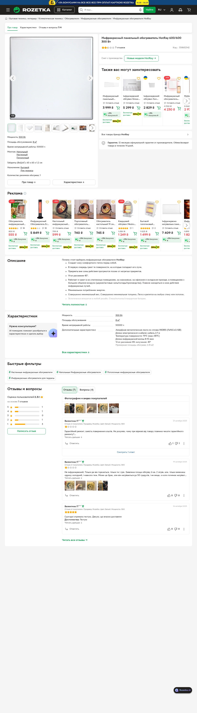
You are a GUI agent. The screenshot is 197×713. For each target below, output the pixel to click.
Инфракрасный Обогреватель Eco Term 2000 (39, 223)
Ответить (74, 444)
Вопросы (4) (87, 390)
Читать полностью (74, 304)
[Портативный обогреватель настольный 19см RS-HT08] (84, 209)
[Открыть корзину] (189, 10)
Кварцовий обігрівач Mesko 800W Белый (126, 223)
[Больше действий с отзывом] (184, 444)
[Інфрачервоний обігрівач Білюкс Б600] (132, 85)
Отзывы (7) (69, 390)
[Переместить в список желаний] (118, 78)
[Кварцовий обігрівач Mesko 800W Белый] (127, 209)
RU (159, 10)
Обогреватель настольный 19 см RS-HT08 (105, 223)
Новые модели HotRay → (141, 58)
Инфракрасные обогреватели (96, 19)
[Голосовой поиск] (140, 10)
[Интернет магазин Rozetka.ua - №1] (32, 10)
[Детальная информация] (25, 193)
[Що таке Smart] (117, 121)
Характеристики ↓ (74, 182)
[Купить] (118, 107)
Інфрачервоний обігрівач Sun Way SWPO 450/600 (151, 98)
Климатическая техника (51, 19)
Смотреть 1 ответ (126, 452)
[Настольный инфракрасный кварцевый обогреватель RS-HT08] (62, 209)
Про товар (12, 28)
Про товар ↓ (29, 182)
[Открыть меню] (8, 10)
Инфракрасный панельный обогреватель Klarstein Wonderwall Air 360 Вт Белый (111, 98)
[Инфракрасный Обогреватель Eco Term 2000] (40, 209)
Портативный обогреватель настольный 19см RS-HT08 (82, 223)
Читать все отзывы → (75, 540)
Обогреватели (72, 19)
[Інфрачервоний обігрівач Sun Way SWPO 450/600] (152, 85)
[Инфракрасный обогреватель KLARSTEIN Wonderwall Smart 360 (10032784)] (173, 85)
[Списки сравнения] (180, 10)
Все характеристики (76, 352)
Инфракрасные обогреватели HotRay (132, 19)
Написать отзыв (26, 431)
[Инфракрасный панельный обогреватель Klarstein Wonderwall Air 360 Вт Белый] (112, 85)
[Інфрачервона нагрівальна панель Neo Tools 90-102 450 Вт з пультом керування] (171, 209)
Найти (149, 10)
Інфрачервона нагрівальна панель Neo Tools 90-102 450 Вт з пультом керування (171, 223)
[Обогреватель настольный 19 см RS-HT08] (106, 209)
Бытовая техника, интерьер (23, 19)
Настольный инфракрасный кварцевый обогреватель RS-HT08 (61, 223)
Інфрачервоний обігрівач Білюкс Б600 (131, 98)
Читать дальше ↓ (73, 437)
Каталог (67, 10)
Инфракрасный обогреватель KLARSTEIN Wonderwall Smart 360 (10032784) (172, 98)
